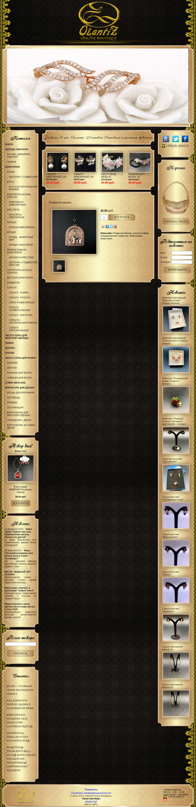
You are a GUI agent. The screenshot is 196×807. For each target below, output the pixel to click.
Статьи (20, 676)
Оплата (77, 137)
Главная (51, 137)
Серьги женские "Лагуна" (170, 573)
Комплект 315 (109, 174)
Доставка (94, 137)
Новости (20, 523)
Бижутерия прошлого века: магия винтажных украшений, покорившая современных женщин (21, 759)
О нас (64, 137)
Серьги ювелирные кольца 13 (172, 686)
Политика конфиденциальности (91, 792)
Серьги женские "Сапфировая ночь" (172, 498)
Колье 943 (134, 174)
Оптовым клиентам (120, 137)
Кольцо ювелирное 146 (83, 175)
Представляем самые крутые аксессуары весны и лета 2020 (20, 607)
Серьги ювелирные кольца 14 (172, 648)
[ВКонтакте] (107, 226)
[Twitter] (111, 226)
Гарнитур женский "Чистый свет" (172, 460)
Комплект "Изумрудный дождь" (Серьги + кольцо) (175, 381)
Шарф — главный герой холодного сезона (20, 690)
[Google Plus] (115, 226)
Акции (145, 137)
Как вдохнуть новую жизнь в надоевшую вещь (20, 704)
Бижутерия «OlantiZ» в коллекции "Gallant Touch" (19, 589)
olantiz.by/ (91, 801)
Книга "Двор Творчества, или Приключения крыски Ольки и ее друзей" (18, 533)
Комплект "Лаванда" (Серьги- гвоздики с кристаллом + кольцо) (174, 421)
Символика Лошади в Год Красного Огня (18, 737)
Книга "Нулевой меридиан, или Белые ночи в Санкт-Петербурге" (19, 554)
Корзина (176, 167)
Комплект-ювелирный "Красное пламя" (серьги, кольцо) (174, 300)
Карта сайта (91, 804)
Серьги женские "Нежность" (170, 610)
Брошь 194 (52, 174)
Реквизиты (91, 789)
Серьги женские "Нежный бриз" (170, 535)
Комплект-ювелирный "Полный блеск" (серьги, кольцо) (175, 341)
